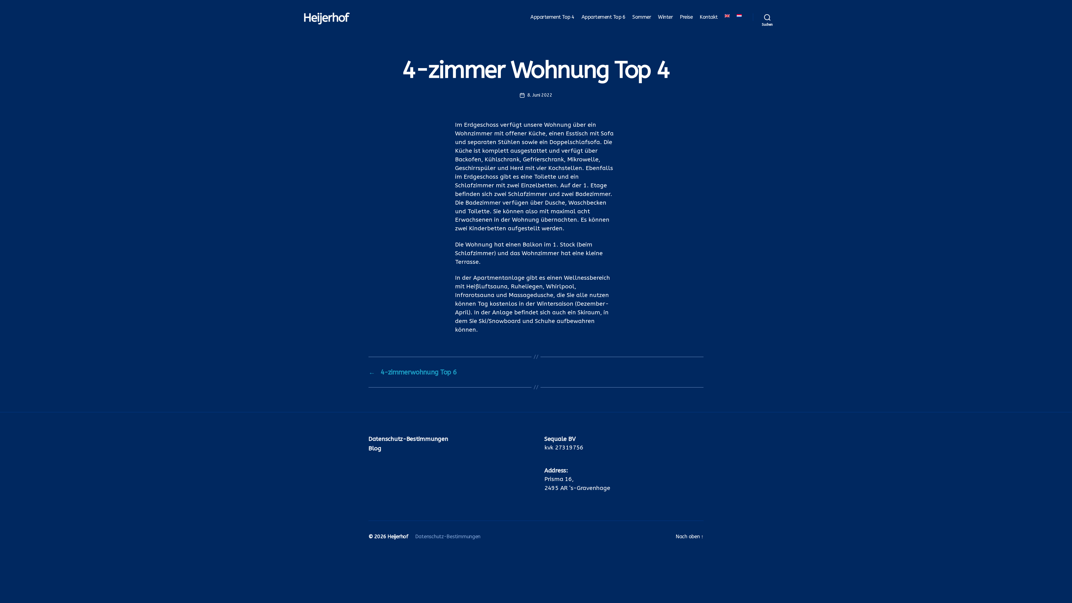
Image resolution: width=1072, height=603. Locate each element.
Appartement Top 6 (604, 17)
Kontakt (709, 17)
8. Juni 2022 (539, 95)
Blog (374, 448)
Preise (686, 17)
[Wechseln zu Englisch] (727, 16)
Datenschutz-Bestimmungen (408, 439)
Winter (665, 17)
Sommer (641, 17)
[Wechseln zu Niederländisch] (739, 16)
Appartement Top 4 (552, 17)
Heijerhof (397, 536)
